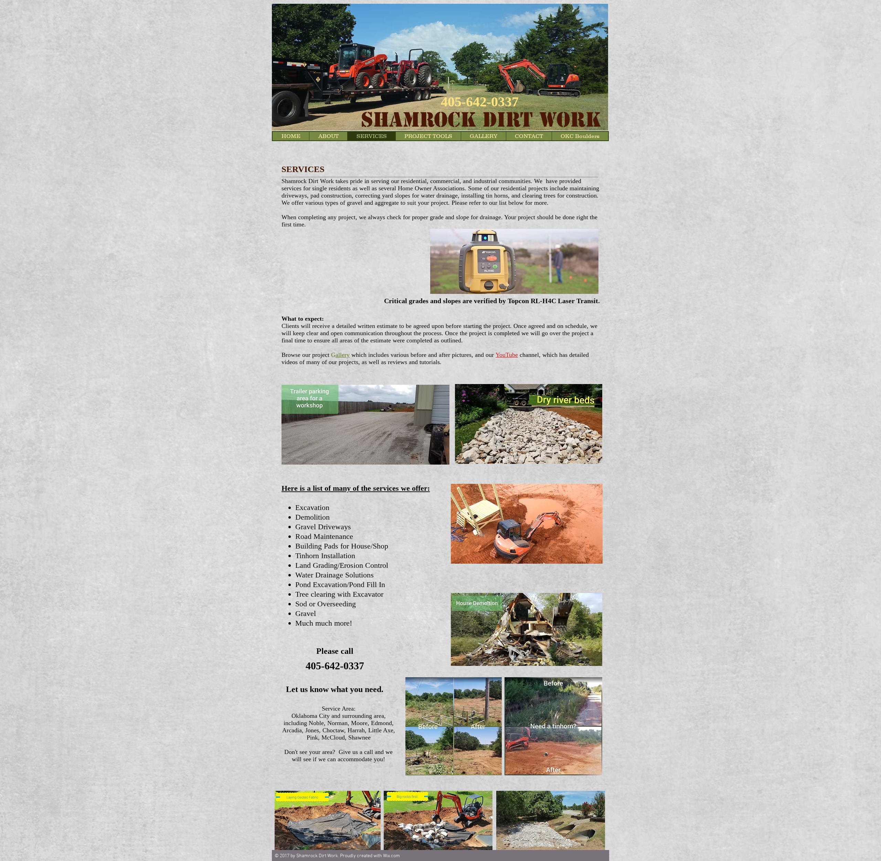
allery (343, 354)
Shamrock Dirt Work (481, 119)
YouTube (507, 354)
